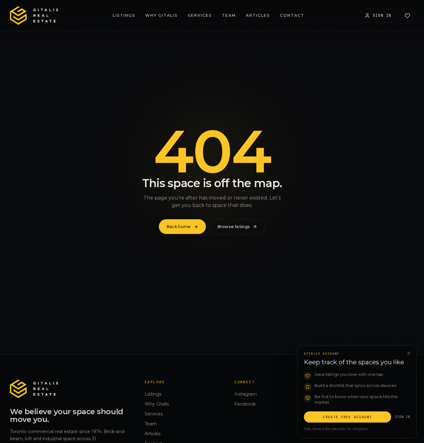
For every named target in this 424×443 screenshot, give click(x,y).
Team (229, 15)
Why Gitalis (161, 15)
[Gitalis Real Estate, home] (34, 15)
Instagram (245, 394)
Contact (292, 15)
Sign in (402, 416)
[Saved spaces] (407, 15)
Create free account (347, 416)
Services (200, 15)
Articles (258, 15)
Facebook (245, 404)
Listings (124, 15)
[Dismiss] (409, 353)
